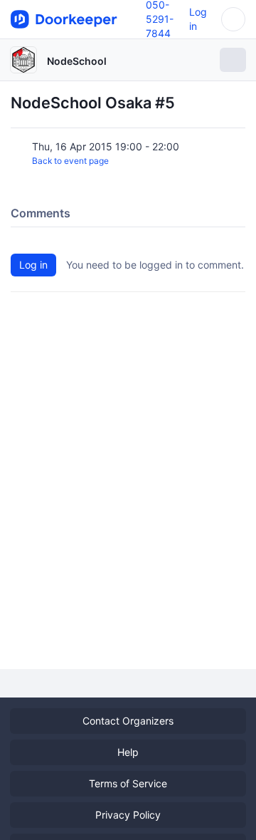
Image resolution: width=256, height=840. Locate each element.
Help (128, 752)
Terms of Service (128, 783)
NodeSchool (77, 61)
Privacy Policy (128, 815)
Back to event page (70, 160)
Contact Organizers (128, 721)
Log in (33, 265)
